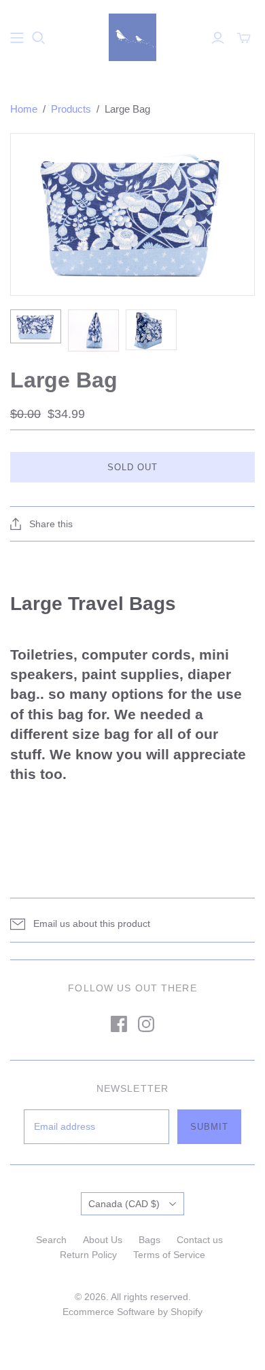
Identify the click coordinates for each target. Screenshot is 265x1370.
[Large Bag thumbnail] (35, 326)
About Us (102, 1239)
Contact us (200, 1239)
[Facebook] (119, 1024)
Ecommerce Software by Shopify (132, 1311)
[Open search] (39, 38)
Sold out (132, 467)
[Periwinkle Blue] (132, 36)
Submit (209, 1127)
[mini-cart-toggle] (244, 38)
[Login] (218, 38)
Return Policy (88, 1254)
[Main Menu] (17, 38)
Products (71, 109)
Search (51, 1239)
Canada (124, 1203)
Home (23, 109)
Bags (149, 1239)
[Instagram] (146, 1024)
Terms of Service (169, 1254)
